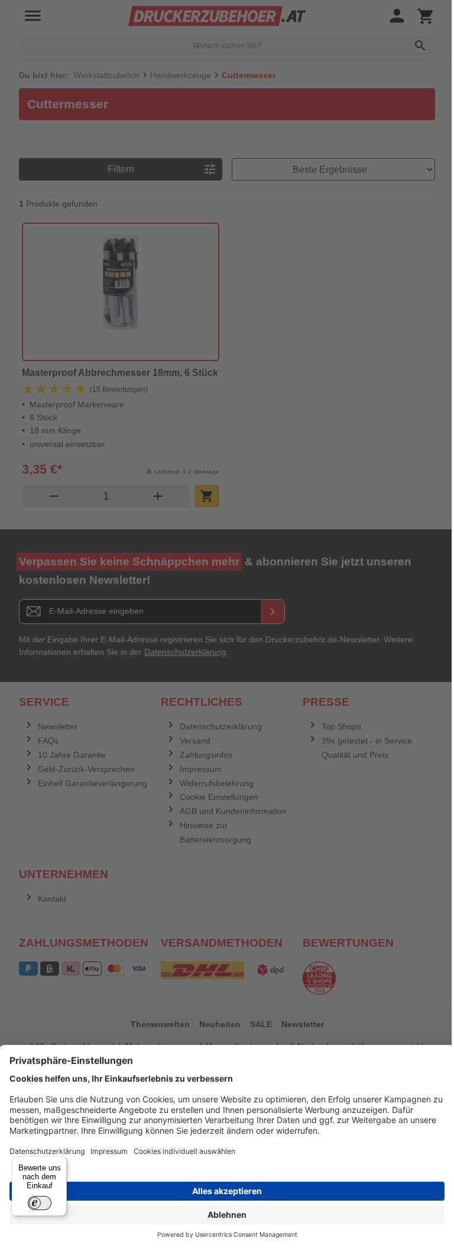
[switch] (39, 1203)
